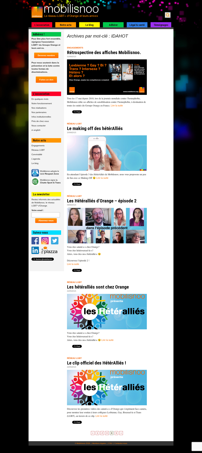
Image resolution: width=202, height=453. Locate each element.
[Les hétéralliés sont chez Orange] (107, 311)
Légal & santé (137, 24)
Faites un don (46, 79)
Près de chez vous (40, 121)
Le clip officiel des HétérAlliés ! (96, 363)
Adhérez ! (39, 34)
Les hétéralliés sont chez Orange (98, 287)
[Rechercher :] (168, 15)
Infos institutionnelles (41, 117)
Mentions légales (99, 443)
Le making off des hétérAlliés (95, 128)
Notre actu (65, 24)
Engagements (75, 48)
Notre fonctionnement (41, 103)
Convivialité (36, 154)
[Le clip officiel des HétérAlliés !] (107, 387)
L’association (41, 24)
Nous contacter (38, 125)
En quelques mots (39, 99)
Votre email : (37, 210)
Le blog (89, 24)
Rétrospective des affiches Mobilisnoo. (104, 52)
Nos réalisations (38, 108)
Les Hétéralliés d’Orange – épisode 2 (101, 201)
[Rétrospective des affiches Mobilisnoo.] (107, 77)
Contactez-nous (120, 443)
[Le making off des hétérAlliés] (107, 153)
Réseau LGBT (74, 123)
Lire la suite (117, 105)
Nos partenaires (38, 112)
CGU (110, 443)
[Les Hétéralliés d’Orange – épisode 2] (107, 225)
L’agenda (35, 159)
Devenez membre (46, 55)
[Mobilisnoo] (66, 11)
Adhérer (113, 24)
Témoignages (161, 24)
